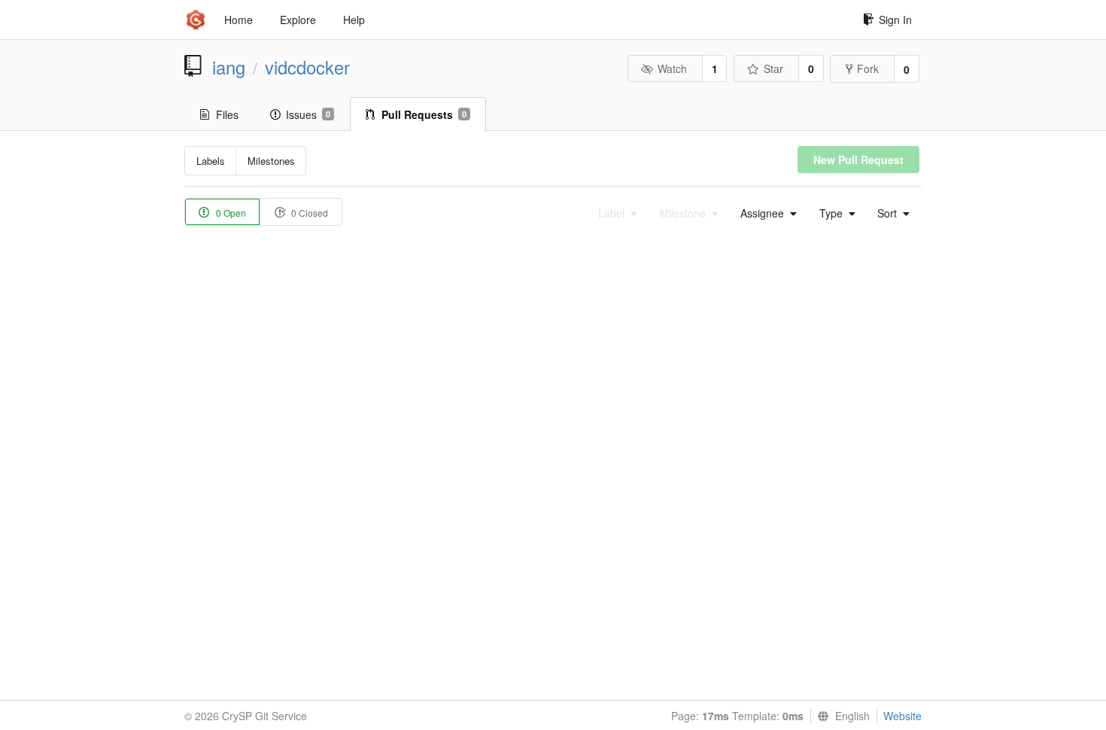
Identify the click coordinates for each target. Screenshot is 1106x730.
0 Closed (308, 212)
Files (227, 114)
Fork (868, 68)
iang (228, 67)
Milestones (271, 161)
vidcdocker (307, 67)
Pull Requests (423, 114)
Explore (298, 19)
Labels (210, 161)
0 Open (230, 212)
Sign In (895, 19)
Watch (672, 68)
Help (354, 19)
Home (238, 19)
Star (773, 68)
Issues (308, 114)
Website (902, 715)
